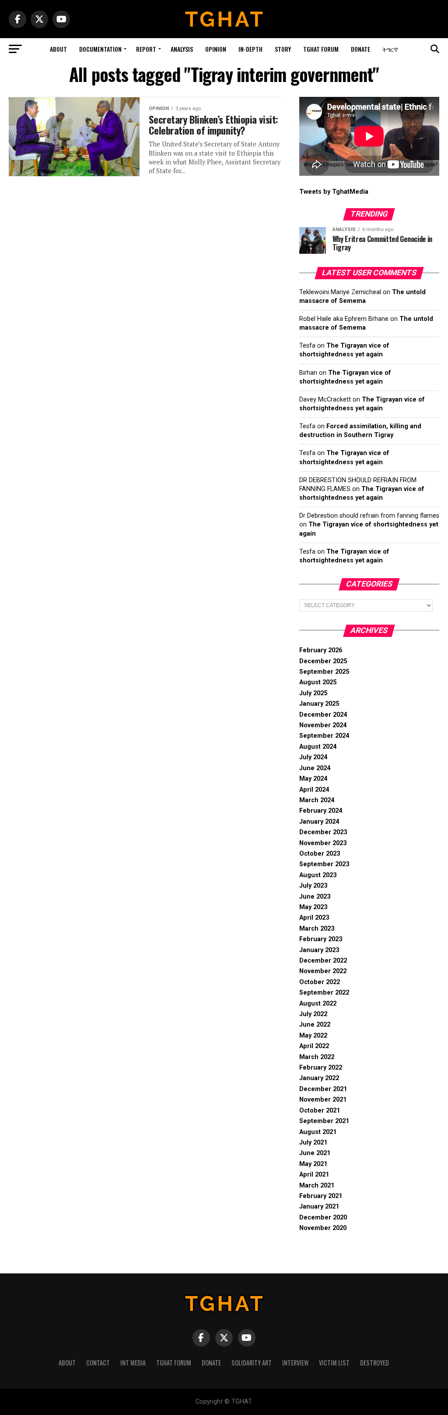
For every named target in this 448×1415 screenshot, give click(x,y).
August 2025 (317, 682)
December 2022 (323, 960)
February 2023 (320, 939)
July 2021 (313, 1142)
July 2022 (313, 1014)
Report (146, 48)
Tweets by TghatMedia (333, 192)
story (283, 48)
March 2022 (316, 1057)
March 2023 (316, 928)
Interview (295, 1362)
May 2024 (313, 778)
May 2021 (313, 1164)
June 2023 (314, 896)
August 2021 (317, 1132)
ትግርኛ (390, 48)
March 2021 (316, 1185)
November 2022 (322, 971)
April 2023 (314, 917)
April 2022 (314, 1046)
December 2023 (323, 832)
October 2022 (319, 982)
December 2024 (323, 714)
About (58, 48)
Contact (98, 1362)
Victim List (334, 1362)
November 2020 (322, 1228)
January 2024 (319, 821)
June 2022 (314, 1024)
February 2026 (320, 650)
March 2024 (316, 800)
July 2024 (313, 757)
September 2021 (324, 1121)
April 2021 (314, 1174)
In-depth (250, 48)
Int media (133, 1362)
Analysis (182, 48)
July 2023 (313, 885)
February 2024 (320, 810)
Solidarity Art (251, 1362)
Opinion (215, 48)
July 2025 (313, 693)
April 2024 (314, 789)
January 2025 (319, 704)
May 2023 (313, 907)
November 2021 (322, 1099)
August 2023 (317, 875)
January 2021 (319, 1206)
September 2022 (324, 992)
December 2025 (323, 661)
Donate (360, 48)
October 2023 (319, 853)
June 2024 (314, 768)
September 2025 (324, 672)
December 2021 (323, 1089)
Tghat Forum (321, 48)
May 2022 (313, 1035)
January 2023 (319, 950)
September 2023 (324, 864)
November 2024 (322, 725)
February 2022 (320, 1067)
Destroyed (374, 1362)
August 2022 (317, 1003)
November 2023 (322, 843)
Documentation (100, 48)
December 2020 (323, 1217)
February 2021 (320, 1196)
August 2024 (317, 746)
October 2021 (319, 1110)
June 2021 (314, 1153)
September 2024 (324, 735)
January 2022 (319, 1078)
